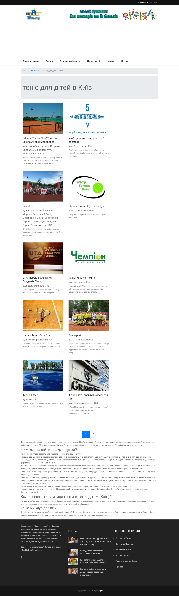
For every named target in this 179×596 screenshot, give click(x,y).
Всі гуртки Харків (124, 538)
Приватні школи (31, 61)
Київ (24, 71)
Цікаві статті (93, 61)
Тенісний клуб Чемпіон (83, 277)
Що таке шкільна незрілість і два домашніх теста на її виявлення (93, 572)
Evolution (28, 206)
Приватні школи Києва (126, 561)
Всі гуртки (35, 71)
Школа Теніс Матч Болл (37, 335)
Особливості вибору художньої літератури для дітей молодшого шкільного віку (95, 541)
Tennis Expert (31, 395)
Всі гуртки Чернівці (124, 544)
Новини (110, 61)
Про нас (125, 61)
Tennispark (75, 335)
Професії (120, 567)
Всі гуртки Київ (123, 555)
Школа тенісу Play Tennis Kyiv (86, 206)
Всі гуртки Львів (123, 550)
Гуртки (49, 61)
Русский (153, 2)
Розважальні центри (70, 61)
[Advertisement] (89, 39)
